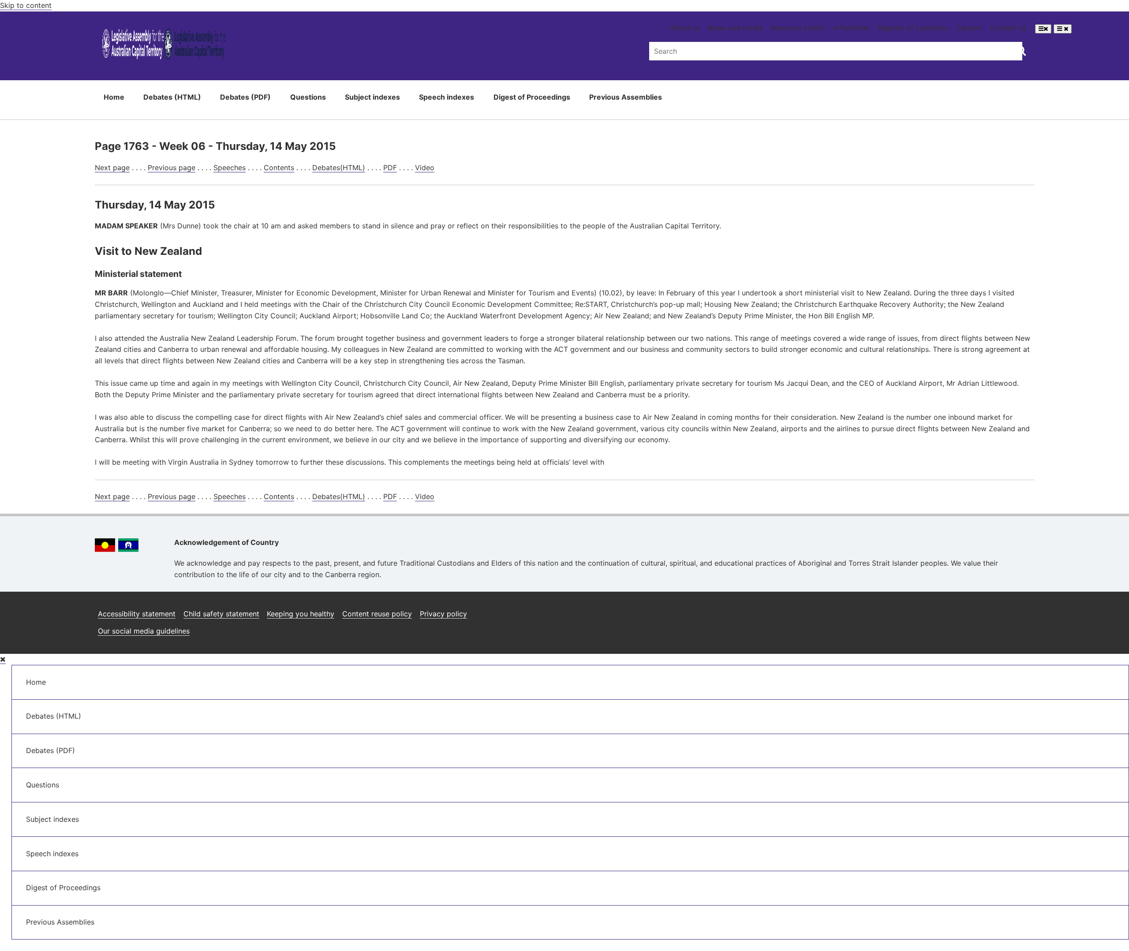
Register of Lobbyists (913, 27)
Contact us (1008, 27)
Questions (308, 97)
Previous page (171, 167)
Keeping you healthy (300, 613)
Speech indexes (446, 97)
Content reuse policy (377, 613)
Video (424, 167)
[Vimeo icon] (1025, 610)
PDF (390, 167)
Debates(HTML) (338, 167)
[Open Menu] (1043, 29)
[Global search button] (1021, 50)
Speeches (229, 167)
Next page (112, 167)
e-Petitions (851, 27)
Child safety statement (221, 613)
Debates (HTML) (172, 97)
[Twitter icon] (1003, 610)
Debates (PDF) (245, 97)
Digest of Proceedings (531, 97)
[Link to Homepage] (163, 45)
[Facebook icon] (982, 610)
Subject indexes (372, 97)
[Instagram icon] (960, 610)
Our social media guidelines (144, 631)
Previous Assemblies (625, 97)
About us (685, 27)
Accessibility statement (137, 613)
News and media (735, 27)
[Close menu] (3, 659)
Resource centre (798, 27)
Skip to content (26, 5)
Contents (279, 167)
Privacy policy (443, 613)
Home (114, 97)
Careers (969, 27)
